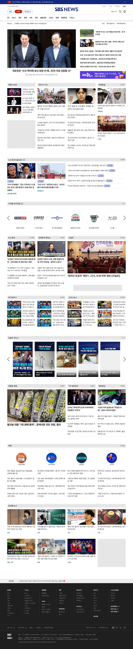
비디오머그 (79, 589)
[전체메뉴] (8, 18)
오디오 (43, 601)
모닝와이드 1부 (28, 598)
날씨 (94, 593)
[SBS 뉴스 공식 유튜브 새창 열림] (113, 627)
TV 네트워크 (10, 613)
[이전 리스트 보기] (9, 218)
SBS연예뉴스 (114, 606)
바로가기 (95, 589)
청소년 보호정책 (94, 639)
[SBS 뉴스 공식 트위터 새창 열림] (121, 627)
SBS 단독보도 (62, 595)
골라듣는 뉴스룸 (46, 604)
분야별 (9, 589)
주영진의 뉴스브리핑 (30, 603)
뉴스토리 (27, 610)
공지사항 (95, 616)
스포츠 (51, 18)
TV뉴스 (72, 18)
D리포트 (61, 603)
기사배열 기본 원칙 (83, 639)
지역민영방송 (103, 628)
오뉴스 (26, 605)
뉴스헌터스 (27, 595)
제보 (94, 595)
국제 (36, 18)
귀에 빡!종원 (79, 595)
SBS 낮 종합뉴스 (46, 612)
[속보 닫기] (125, 2)
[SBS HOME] (124, 6)
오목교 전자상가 (80, 612)
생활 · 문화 (10, 562)
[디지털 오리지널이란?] (22, 203)
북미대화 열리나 (121, 23)
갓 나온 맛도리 (80, 609)
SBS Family (90, 628)
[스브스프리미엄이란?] (24, 159)
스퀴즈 (112, 600)
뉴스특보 (27, 613)
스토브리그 (79, 600)
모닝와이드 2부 (28, 600)
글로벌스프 (40, 191)
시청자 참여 (22, 628)
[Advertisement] (97, 288)
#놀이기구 (114, 11)
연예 (57, 18)
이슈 (103, 23)
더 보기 (122, 84)
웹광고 (31, 627)
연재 (60, 589)
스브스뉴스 (79, 606)
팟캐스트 (113, 595)
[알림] (125, 11)
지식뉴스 (113, 593)
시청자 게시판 (96, 610)
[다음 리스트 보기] (123, 218)
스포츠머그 (79, 593)
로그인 (110, 6)
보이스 (43, 607)
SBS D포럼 (114, 611)
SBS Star (114, 609)
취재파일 (64, 18)
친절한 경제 (62, 598)
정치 (19, 18)
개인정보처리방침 (48, 627)
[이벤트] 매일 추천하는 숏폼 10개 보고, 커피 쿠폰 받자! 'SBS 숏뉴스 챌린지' (41, 580)
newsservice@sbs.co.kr (65, 637)
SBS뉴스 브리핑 (46, 609)
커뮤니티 (113, 598)
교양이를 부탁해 (11, 193)
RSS (94, 608)
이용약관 (38, 627)
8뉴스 (14, 18)
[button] (121, 77)
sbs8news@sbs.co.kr (68, 634)
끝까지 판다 (62, 612)
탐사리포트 (62, 608)
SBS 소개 (11, 628)
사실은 (60, 593)
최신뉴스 (9, 23)
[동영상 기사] (81, 517)
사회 (30, 18)
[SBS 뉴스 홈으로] (66, 9)
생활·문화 (43, 18)
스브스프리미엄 (115, 589)
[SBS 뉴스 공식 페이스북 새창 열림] (117, 627)
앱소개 (95, 605)
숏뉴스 (95, 600)
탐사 (60, 614)
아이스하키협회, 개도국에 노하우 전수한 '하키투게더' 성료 (30, 23)
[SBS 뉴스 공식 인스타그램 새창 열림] (125, 627)
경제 (25, 18)
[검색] (120, 11)
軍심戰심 (44, 593)
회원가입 (117, 6)
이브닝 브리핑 (45, 595)
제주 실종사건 (111, 23)
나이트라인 (27, 608)
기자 (94, 603)
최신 (8, 593)
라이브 (95, 598)
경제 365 (61, 600)
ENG (104, 6)
